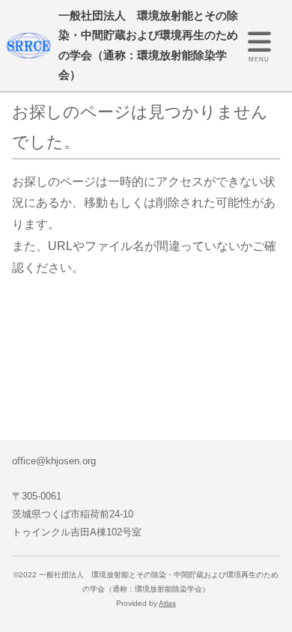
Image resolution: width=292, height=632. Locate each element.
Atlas (167, 603)
